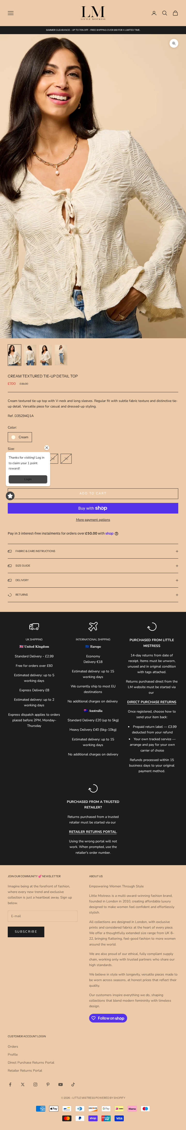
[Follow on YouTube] (60, 1084)
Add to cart (93, 493)
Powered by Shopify (110, 1097)
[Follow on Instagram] (35, 1084)
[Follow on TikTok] (73, 1084)
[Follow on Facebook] (10, 1084)
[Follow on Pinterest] (48, 1084)
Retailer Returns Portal (25, 1070)
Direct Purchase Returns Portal (31, 1062)
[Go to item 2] (30, 355)
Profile (13, 1054)
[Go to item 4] (61, 355)
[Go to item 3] (45, 355)
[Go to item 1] (14, 355)
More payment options (93, 519)
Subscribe (26, 932)
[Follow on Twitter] (22, 1084)
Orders (13, 1046)
